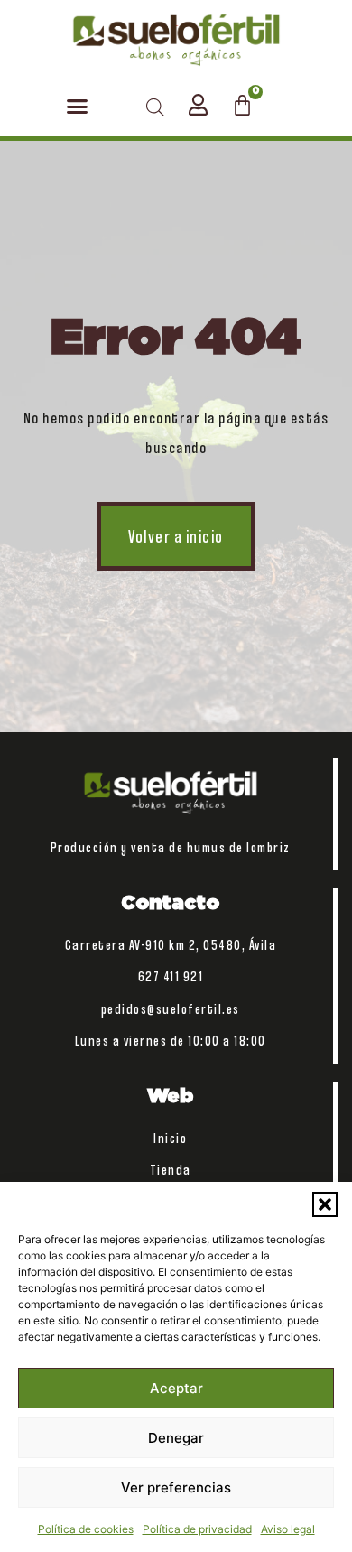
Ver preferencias (176, 1487)
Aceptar (176, 1388)
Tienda (170, 1169)
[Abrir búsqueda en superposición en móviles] (155, 107)
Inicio (170, 1138)
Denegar (176, 1437)
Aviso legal (288, 1529)
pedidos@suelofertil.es (170, 1009)
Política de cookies (86, 1529)
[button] (325, 1204)
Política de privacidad (197, 1529)
